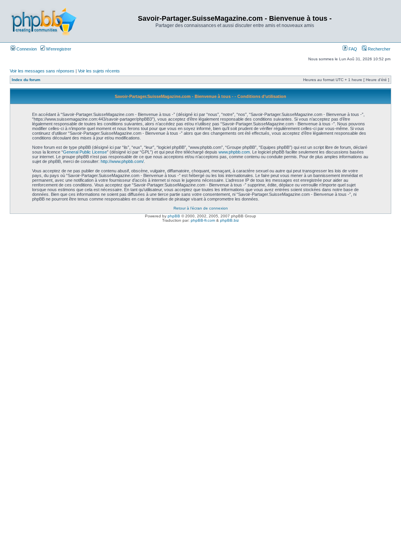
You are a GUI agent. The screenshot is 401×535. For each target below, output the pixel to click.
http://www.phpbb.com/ (122, 161)
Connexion (26, 49)
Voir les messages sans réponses (42, 71)
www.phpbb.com (234, 152)
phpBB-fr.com (203, 220)
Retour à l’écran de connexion (200, 208)
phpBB (174, 216)
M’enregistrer (58, 49)
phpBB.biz (229, 220)
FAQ (352, 49)
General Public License (85, 152)
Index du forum (26, 80)
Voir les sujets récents (99, 71)
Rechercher (378, 49)
